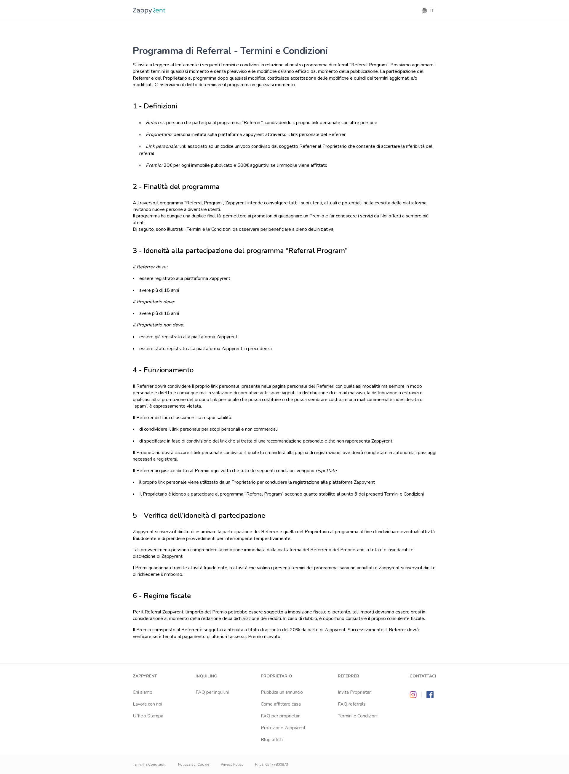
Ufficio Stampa (148, 716)
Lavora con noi (147, 704)
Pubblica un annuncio (282, 692)
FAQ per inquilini (212, 692)
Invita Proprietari (355, 692)
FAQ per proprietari (281, 716)
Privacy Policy (232, 764)
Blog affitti (272, 739)
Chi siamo (142, 692)
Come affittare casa (281, 704)
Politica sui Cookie (193, 764)
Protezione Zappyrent (283, 728)
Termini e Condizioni (358, 716)
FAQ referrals (352, 704)
